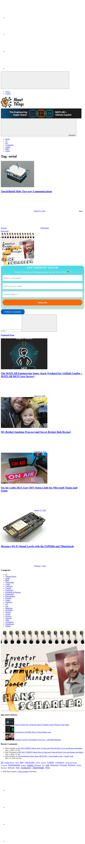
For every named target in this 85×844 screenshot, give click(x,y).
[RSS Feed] (22, 69)
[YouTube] (22, 52)
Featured (8, 598)
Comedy (8, 588)
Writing (8, 626)
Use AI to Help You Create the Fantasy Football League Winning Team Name (42, 725)
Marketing (9, 608)
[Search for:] (11, 331)
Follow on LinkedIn (13, 312)
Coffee (7, 584)
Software (8, 618)
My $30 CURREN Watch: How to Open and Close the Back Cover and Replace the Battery (50, 748)
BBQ (7, 580)
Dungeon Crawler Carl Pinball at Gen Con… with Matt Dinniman (38, 740)
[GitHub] (22, 35)
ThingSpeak (44, 228)
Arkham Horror (10, 576)
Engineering (9, 594)
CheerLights (9, 582)
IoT (6, 604)
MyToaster (9, 610)
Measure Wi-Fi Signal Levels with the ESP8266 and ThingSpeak (37, 546)
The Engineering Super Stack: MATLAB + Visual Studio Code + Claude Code (45, 756)
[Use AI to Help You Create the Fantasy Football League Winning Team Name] (10, 725)
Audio (7, 578)
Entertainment (10, 596)
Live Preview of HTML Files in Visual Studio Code (33, 732)
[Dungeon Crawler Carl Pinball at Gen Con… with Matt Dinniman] (10, 740)
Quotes (7, 614)
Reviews (8, 616)
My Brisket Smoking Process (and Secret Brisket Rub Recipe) (36, 432)
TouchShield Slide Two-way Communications (26, 191)
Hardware (8, 602)
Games (7, 600)
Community (9, 590)
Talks (7, 620)
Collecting (9, 586)
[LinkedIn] (22, 18)
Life (6, 606)
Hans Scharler (23, 771)
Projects (8, 612)
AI (6, 574)
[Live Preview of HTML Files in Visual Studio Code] (10, 732)
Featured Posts (7, 335)
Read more (5, 231)
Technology (9, 622)
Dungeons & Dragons (13, 592)
